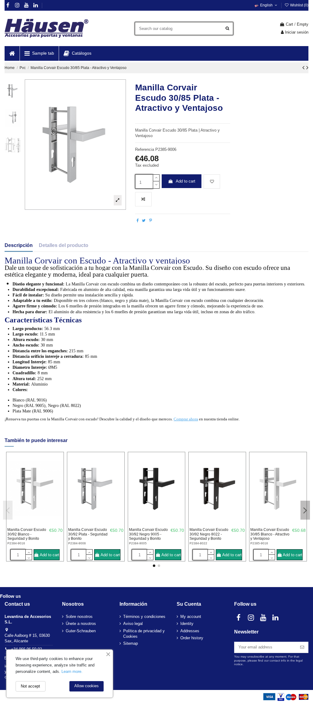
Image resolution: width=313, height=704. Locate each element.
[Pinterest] (150, 220)
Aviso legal (133, 623)
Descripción (19, 245)
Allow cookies (86, 686)
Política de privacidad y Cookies (144, 634)
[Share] (137, 220)
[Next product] (307, 67)
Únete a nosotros (81, 623)
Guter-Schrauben (81, 631)
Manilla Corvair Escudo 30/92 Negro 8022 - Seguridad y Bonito (209, 534)
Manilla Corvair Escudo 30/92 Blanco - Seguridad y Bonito (26, 534)
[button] (39, 53)
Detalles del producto (63, 245)
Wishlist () (298, 5)
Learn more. (72, 671)
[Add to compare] (143, 199)
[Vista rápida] (58, 482)
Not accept (30, 686)
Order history (191, 638)
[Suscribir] (302, 647)
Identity (186, 623)
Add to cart (185, 181)
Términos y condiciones (144, 616)
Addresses (189, 631)
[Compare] (58, 472)
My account (190, 616)
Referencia (144, 149)
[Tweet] (143, 220)
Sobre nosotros (79, 616)
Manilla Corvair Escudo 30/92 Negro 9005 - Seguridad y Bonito (148, 534)
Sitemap (130, 643)
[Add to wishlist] (212, 181)
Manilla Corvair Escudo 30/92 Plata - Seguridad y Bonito (88, 534)
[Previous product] (304, 67)
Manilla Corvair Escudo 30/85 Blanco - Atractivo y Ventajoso (269, 534)
